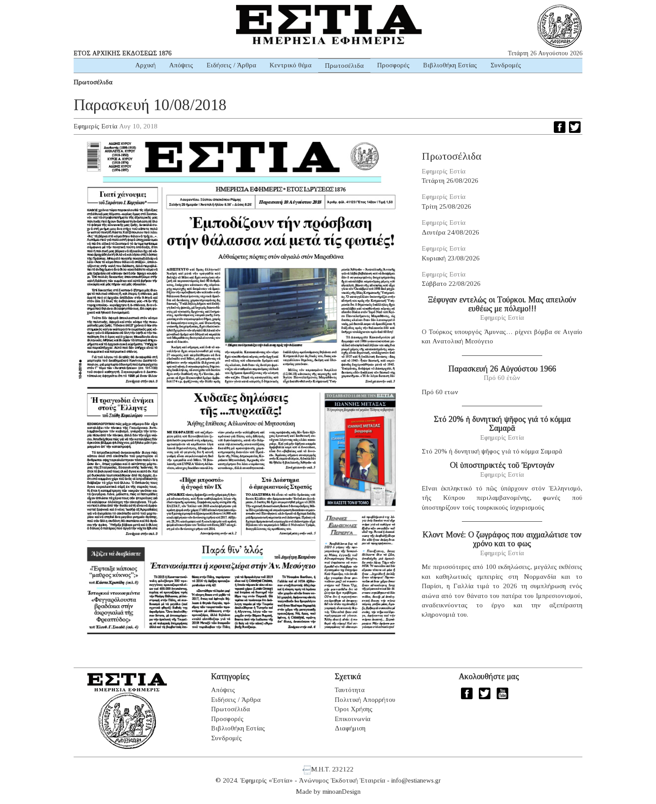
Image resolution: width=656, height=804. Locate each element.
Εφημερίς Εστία (95, 126)
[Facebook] (559, 127)
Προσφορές (393, 65)
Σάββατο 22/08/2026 (451, 283)
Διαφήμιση (350, 728)
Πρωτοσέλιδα (344, 65)
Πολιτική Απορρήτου (365, 699)
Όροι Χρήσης (354, 709)
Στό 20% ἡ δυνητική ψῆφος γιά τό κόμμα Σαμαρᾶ (502, 424)
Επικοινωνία (352, 718)
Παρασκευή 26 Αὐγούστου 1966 (502, 368)
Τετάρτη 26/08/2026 (450, 180)
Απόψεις (181, 65)
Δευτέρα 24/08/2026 (450, 232)
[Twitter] (574, 127)
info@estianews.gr (416, 780)
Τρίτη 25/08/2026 (446, 206)
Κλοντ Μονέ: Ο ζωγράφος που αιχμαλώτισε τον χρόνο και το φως (502, 539)
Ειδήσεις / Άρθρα (231, 65)
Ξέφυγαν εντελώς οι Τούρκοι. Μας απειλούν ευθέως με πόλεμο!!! (502, 304)
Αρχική (145, 65)
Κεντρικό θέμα (290, 65)
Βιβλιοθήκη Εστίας (450, 65)
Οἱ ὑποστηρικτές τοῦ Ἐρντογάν (502, 465)
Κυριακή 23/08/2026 (451, 258)
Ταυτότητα (350, 689)
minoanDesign (342, 791)
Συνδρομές (505, 65)
